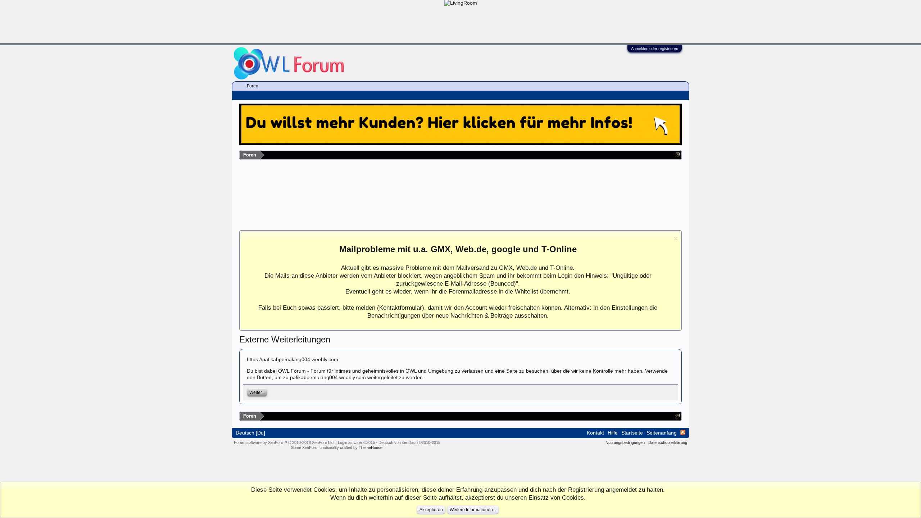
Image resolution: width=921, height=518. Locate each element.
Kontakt (595, 433)
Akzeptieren (431, 509)
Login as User (356, 442)
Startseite (632, 433)
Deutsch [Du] (250, 433)
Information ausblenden (676, 238)
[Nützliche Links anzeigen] (677, 155)
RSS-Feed (682, 432)
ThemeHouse (370, 447)
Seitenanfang (661, 433)
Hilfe (613, 433)
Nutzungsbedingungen (625, 442)
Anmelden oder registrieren (654, 48)
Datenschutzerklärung (667, 442)
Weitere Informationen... (473, 509)
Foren (252, 85)
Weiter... (257, 392)
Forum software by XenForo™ (284, 442)
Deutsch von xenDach (409, 442)
